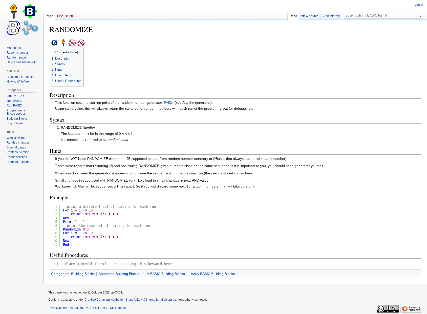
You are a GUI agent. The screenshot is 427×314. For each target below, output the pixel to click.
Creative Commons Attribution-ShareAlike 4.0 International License (129, 299)
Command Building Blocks (118, 274)
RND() (169, 103)
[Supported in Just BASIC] (54, 43)
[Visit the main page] (22, 20)
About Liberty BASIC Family (88, 308)
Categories (59, 274)
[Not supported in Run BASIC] (81, 43)
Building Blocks (83, 274)
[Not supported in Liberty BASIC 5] (72, 43)
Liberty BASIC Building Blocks (212, 274)
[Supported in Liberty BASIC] (63, 43)
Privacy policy (57, 308)
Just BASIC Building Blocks (164, 274)
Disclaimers (118, 308)
